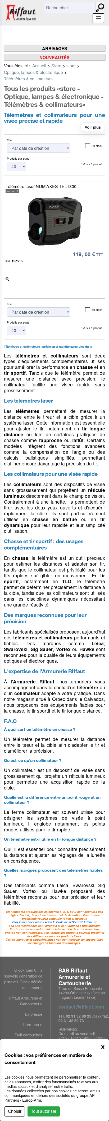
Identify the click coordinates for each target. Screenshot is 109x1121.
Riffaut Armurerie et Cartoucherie (25, 1000)
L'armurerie (32, 1024)
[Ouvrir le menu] (98, 18)
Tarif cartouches (28, 1034)
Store (56, 65)
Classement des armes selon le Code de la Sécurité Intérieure (54, 922)
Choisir (14, 1111)
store (71, 65)
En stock (97, 146)
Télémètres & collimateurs (28, 78)
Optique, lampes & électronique (33, 72)
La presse (33, 1014)
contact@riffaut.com (81, 1006)
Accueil (39, 65)
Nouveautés (54, 57)
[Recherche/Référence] (100, 7)
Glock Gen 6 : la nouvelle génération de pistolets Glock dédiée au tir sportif (23, 978)
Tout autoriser (43, 1111)
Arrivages (54, 48)
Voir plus (93, 127)
